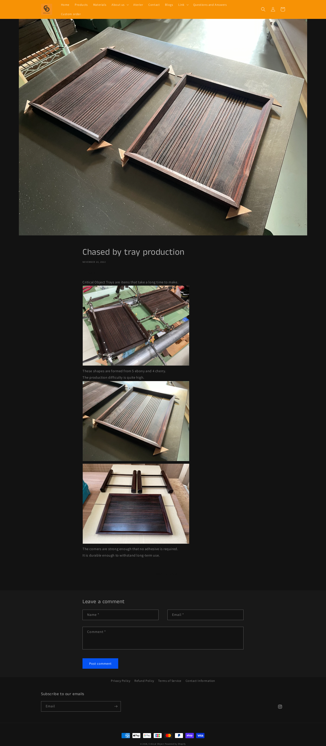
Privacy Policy (120, 681)
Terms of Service (169, 681)
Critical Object (156, 743)
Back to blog (165, 573)
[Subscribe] (116, 706)
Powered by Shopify (175, 743)
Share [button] (92, 273)
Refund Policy (144, 681)
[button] (120, 4)
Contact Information (200, 681)
